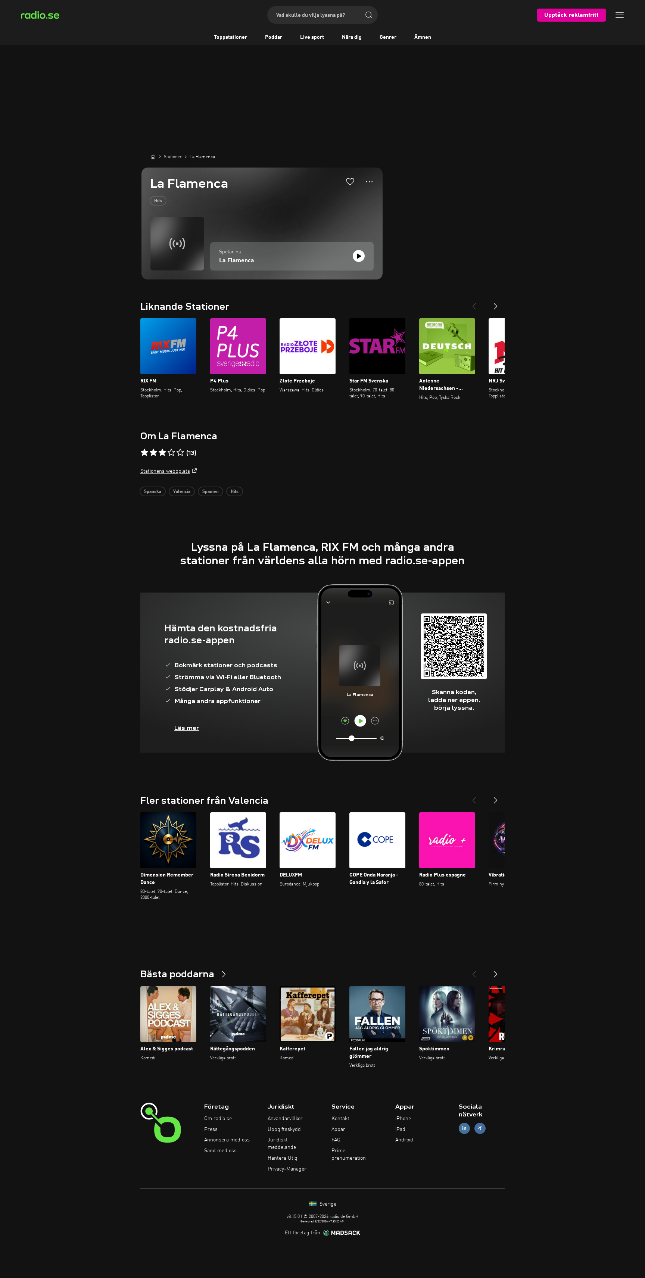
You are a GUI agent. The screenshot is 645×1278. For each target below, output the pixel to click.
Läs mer (186, 728)
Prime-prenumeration (348, 1154)
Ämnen (422, 37)
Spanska (152, 492)
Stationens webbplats (165, 471)
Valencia (181, 492)
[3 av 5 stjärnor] (162, 452)
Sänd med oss (220, 1150)
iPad (400, 1129)
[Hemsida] (153, 157)
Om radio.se (218, 1118)
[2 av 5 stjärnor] (153, 452)
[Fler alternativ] (369, 181)
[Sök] (368, 14)
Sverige (327, 1204)
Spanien (210, 492)
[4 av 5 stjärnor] (171, 452)
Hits (158, 201)
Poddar (273, 37)
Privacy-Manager (287, 1169)
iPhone (403, 1118)
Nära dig (352, 37)
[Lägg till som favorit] (350, 181)
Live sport (312, 37)
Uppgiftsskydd (284, 1129)
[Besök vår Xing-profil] (480, 1128)
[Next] (496, 303)
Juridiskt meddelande (282, 1143)
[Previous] (474, 303)
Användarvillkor (285, 1118)
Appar (338, 1129)
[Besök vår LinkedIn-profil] (464, 1128)
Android (404, 1140)
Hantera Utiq (282, 1158)
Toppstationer (230, 37)
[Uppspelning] (359, 256)
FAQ (335, 1140)
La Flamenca (236, 261)
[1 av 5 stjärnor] (144, 452)
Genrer (388, 37)
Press (211, 1129)
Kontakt (340, 1118)
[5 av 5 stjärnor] (180, 452)
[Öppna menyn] (619, 14)
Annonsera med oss (227, 1140)
